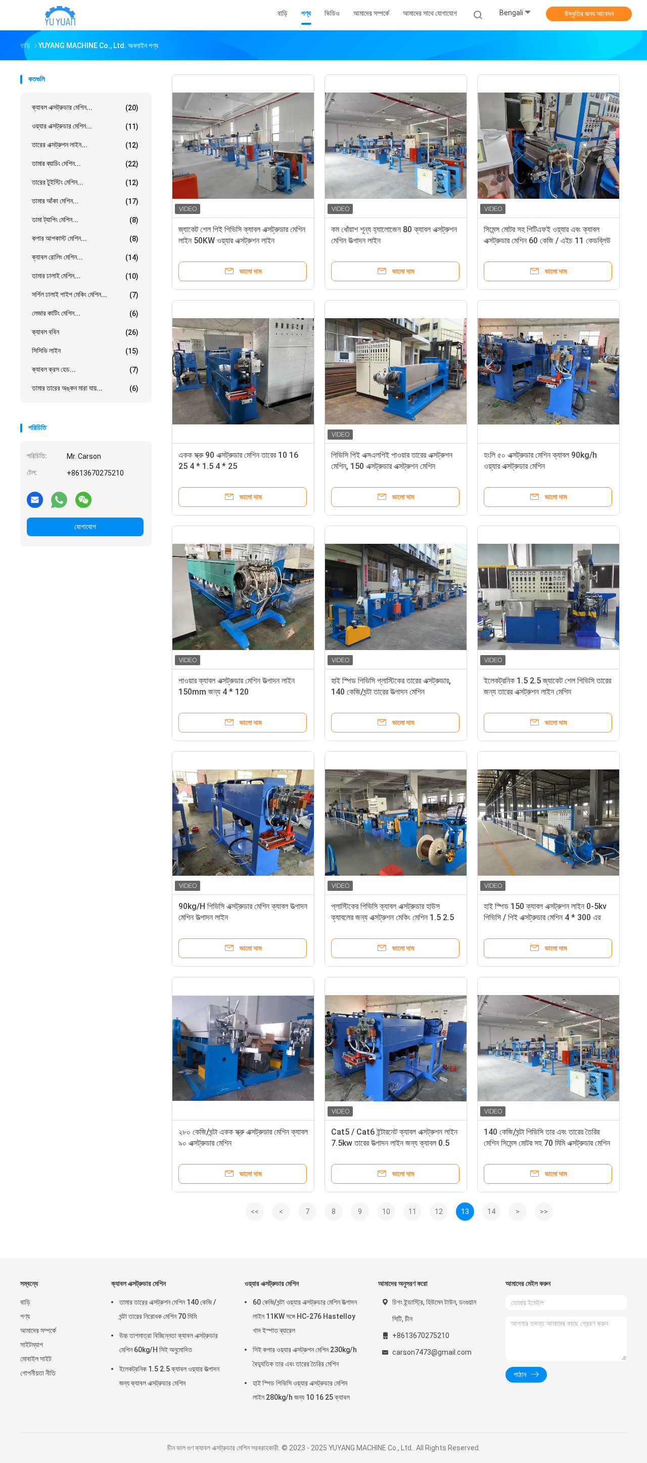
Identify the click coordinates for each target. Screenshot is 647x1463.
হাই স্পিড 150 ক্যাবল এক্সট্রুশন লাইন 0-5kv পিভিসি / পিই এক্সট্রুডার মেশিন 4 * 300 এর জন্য (545, 917)
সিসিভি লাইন (85, 351)
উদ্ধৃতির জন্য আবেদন (589, 14)
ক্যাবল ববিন (85, 332)
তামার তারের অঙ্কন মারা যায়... (85, 388)
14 (491, 1212)
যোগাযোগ (85, 527)
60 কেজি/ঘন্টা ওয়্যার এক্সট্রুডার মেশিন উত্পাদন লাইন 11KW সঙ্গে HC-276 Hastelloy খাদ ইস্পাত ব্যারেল (305, 1316)
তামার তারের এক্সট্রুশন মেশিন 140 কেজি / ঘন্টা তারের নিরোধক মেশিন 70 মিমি (167, 1309)
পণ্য (25, 1316)
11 (412, 1212)
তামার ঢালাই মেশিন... (85, 276)
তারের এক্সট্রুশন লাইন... (85, 145)
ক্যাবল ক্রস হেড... (85, 369)
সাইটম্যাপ (31, 1345)
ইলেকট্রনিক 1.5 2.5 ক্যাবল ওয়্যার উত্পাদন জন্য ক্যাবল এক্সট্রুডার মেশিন (169, 1376)
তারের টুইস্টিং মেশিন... (85, 182)
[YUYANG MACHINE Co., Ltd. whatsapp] (59, 499)
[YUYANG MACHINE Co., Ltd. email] (35, 499)
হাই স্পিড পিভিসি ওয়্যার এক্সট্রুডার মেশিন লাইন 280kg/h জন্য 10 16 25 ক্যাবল (301, 1390)
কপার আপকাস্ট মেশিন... (85, 238)
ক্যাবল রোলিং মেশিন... (85, 257)
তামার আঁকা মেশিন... (85, 201)
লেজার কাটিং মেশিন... (85, 313)
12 (439, 1212)
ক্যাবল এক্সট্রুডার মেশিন (138, 1283)
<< (255, 1212)
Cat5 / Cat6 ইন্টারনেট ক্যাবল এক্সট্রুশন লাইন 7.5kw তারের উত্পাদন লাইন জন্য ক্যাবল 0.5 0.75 (394, 1143)
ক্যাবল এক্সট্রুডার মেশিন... (85, 107)
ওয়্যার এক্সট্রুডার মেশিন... (85, 126)
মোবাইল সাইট (36, 1359)
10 (386, 1212)
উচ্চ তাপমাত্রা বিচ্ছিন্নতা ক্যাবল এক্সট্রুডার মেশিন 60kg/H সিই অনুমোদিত (168, 1342)
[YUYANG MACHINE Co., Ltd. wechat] (83, 499)
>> (544, 1212)
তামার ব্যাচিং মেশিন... (85, 163)
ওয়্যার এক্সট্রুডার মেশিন (272, 1283)
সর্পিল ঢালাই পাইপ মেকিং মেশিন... (85, 294)
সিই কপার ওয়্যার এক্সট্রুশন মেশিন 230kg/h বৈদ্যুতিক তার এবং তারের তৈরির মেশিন (305, 1357)
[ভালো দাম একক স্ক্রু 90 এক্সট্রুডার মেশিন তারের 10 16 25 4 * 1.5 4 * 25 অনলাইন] (243, 371)
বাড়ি (25, 1302)
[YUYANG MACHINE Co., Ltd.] (59, 15)
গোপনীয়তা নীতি (38, 1373)
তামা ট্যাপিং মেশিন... (85, 220)
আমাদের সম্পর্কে (38, 1330)
